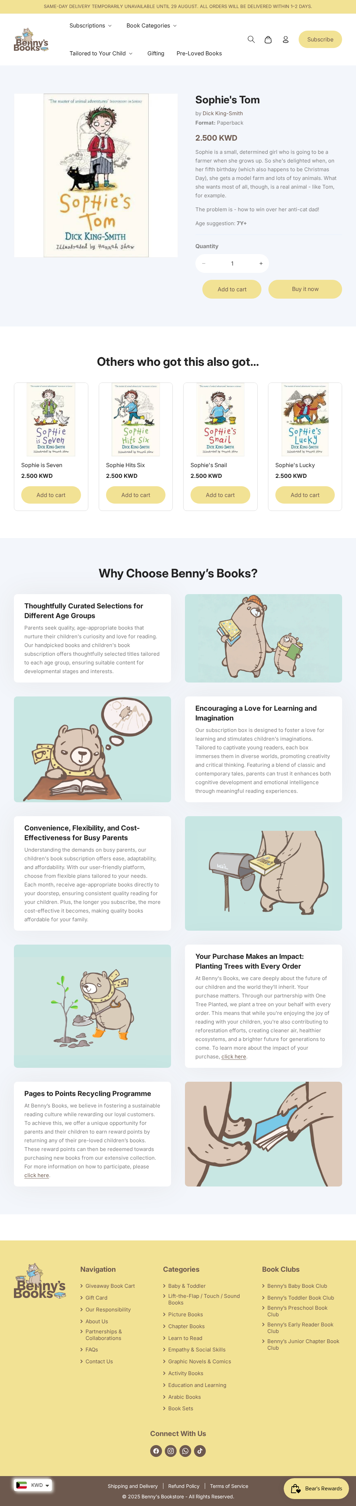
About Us (97, 1321)
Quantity (207, 246)
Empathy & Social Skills (197, 1349)
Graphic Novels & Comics (199, 1361)
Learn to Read (185, 1338)
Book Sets (180, 1408)
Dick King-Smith (223, 113)
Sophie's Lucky (295, 465)
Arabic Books (184, 1397)
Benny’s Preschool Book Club (297, 1311)
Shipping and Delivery (133, 1486)
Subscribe (320, 39)
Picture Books (185, 1314)
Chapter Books (186, 1326)
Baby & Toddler (187, 1286)
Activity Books (185, 1373)
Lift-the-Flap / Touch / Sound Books (204, 1299)
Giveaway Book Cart (110, 1286)
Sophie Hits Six (125, 465)
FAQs (92, 1349)
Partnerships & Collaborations (104, 1334)
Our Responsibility (108, 1309)
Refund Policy (184, 1486)
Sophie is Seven (41, 465)
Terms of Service (229, 1486)
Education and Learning (197, 1385)
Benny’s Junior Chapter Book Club (303, 1344)
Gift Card (96, 1297)
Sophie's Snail (209, 465)
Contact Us (99, 1361)
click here (233, 1056)
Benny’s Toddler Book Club (300, 1297)
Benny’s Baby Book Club (297, 1286)
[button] (92, 25)
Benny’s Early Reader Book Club (300, 1327)
